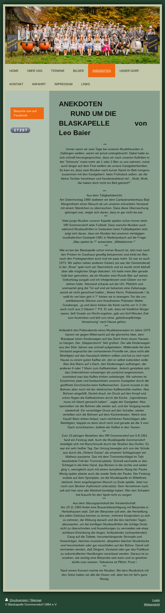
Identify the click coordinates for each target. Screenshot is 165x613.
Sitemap (35, 600)
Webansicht (152, 604)
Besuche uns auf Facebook (25, 113)
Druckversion (19, 600)
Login (156, 600)
